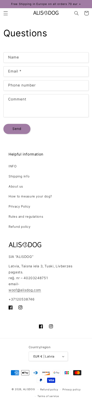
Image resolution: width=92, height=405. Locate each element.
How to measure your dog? (30, 196)
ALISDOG (29, 389)
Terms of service (48, 396)
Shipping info (19, 176)
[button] (5, 13)
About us (16, 186)
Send (16, 129)
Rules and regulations (26, 217)
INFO (13, 166)
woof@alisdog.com (25, 290)
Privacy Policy (19, 206)
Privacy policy (71, 389)
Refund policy (19, 227)
